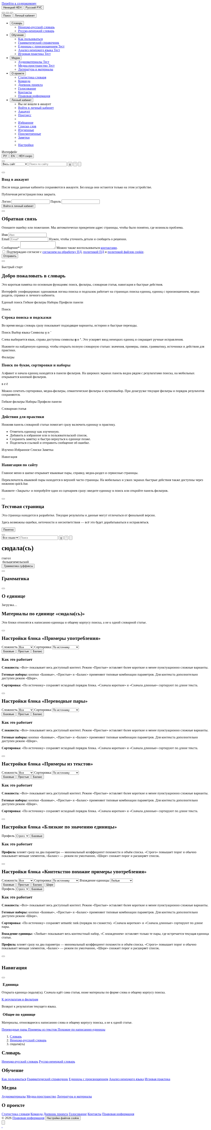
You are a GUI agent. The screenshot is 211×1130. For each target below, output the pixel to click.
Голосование (78, 1114)
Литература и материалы (74, 1096)
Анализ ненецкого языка (126, 1079)
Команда (36, 1114)
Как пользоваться (14, 1079)
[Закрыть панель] (3, 977)
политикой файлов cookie (125, 252)
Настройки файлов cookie (63, 1118)
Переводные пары (15, 1029)
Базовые (8, 651)
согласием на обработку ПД (62, 252)
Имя (5, 234)
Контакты (94, 1114)
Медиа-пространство (41, 1096)
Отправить (9, 256)
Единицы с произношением (88, 1079)
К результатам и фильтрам (20, 999)
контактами (109, 248)
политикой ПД (93, 252)
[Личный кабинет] (7, 12)
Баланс (37, 651)
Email (5, 239)
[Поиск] (3, 12)
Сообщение (11, 248)
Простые (23, 651)
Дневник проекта (55, 1114)
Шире (49, 884)
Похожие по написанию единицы (81, 1029)
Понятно (8, 529)
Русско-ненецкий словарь (57, 1061)
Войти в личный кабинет (18, 206)
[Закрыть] (3, 172)
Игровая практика (157, 1079)
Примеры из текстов (43, 1029)
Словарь (16, 1036)
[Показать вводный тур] (3, 1122)
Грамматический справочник (47, 1079)
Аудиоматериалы (14, 1096)
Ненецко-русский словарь (28, 1040)
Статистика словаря (16, 1114)
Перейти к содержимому (19, 3)
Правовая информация (118, 1114)
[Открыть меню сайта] (11, 12)
